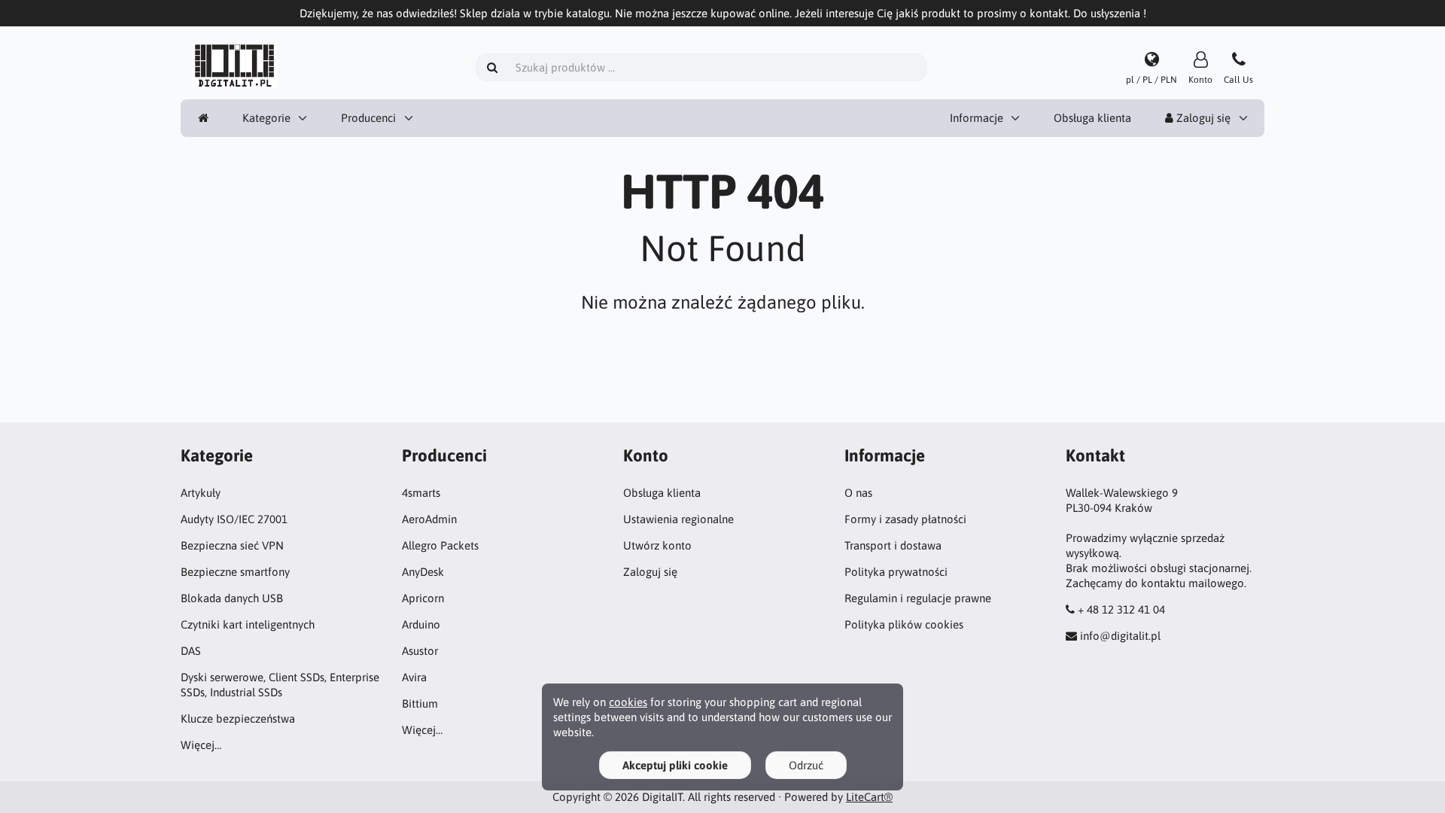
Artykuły (201, 492)
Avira (414, 677)
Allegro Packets (440, 545)
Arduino (421, 624)
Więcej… (201, 744)
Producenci (368, 117)
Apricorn (423, 598)
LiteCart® (869, 796)
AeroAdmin (429, 519)
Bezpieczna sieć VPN (232, 545)
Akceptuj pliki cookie (675, 765)
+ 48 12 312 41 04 (1121, 609)
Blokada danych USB (232, 598)
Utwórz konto (657, 545)
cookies (628, 702)
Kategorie (266, 117)
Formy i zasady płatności (905, 519)
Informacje (976, 117)
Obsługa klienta (1092, 117)
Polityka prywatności (896, 571)
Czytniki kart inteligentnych (248, 624)
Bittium (420, 703)
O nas (858, 492)
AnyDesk (423, 571)
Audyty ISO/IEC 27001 (234, 519)
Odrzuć (806, 765)
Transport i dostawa (893, 545)
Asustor (420, 650)
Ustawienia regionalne (678, 519)
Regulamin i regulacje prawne (917, 598)
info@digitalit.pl (1120, 635)
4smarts (421, 492)
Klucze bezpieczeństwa (238, 718)
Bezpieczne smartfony (235, 571)
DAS (191, 650)
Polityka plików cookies (903, 624)
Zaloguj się (1202, 117)
